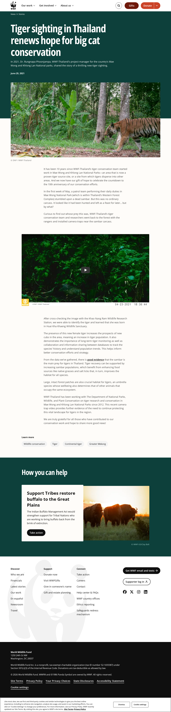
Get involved (46, 5)
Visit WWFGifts (52, 580)
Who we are (17, 574)
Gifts (131, 5)
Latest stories (18, 586)
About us (66, 5)
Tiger (54, 443)
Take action (36, 532)
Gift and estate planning (57, 592)
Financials (16, 580)
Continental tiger (73, 443)
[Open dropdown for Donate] (157, 5)
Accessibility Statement (110, 680)
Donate (147, 5)
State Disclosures (83, 680)
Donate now (50, 574)
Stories (22, 14)
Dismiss (121, 704)
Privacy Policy (34, 680)
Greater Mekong (97, 443)
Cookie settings (20, 687)
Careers (81, 580)
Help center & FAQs (87, 592)
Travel (14, 610)
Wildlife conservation (34, 443)
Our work (26, 5)
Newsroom (17, 604)
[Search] (119, 5)
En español (17, 598)
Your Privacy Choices (58, 680)
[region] (85, 705)
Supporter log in (135, 581)
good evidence (95, 359)
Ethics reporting (85, 604)
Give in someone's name (57, 586)
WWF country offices (88, 598)
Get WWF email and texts (140, 570)
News (13, 14)
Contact (81, 586)
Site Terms (17, 680)
